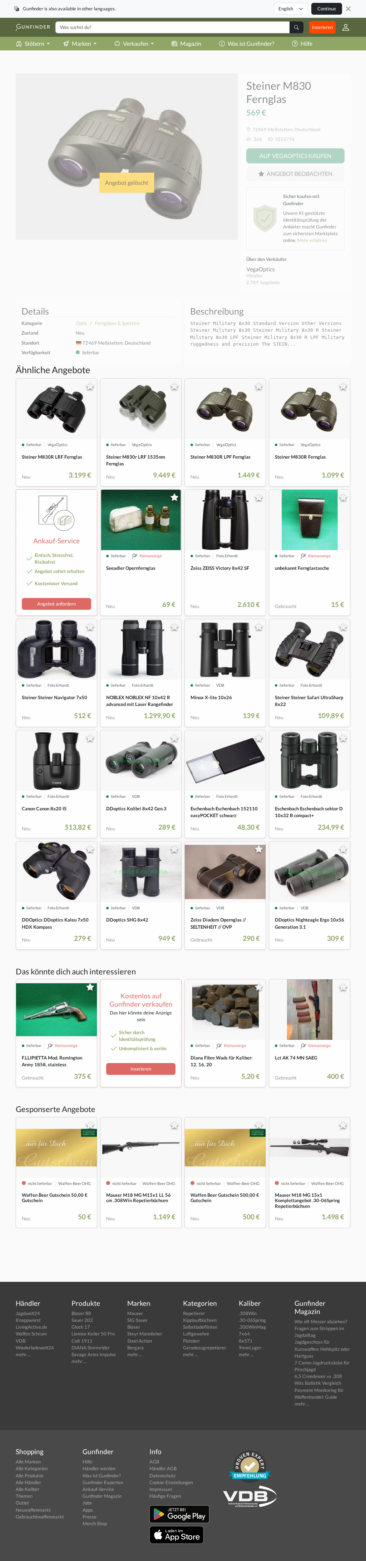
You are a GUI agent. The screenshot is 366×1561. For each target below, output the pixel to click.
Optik (81, 323)
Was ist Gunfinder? (251, 43)
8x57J (245, 1341)
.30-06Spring (252, 1320)
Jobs (87, 1503)
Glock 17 (80, 1327)
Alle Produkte (30, 1475)
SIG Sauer (137, 1320)
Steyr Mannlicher (144, 1334)
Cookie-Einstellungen (171, 1482)
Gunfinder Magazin (102, 1496)
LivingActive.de (31, 1327)
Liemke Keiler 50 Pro (93, 1334)
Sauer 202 (82, 1320)
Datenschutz (162, 1475)
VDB (20, 1341)
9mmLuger (250, 1347)
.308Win (248, 1313)
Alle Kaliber (27, 1489)
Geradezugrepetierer (204, 1347)
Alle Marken (28, 1461)
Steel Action (139, 1341)
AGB (154, 1461)
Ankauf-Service (98, 1489)
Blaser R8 (81, 1313)
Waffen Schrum (31, 1334)
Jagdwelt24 (28, 1313)
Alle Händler (28, 1482)
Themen (24, 1496)
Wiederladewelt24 (35, 1347)
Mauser (135, 1313)
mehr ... (23, 1354)
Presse (90, 1517)
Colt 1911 (82, 1341)
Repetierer (194, 1313)
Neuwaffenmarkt (33, 1510)
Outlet (22, 1503)
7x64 (244, 1334)
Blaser (133, 1327)
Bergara (135, 1347)
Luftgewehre (196, 1334)
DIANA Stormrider (90, 1347)
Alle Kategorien (32, 1468)
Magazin (190, 43)
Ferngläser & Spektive (117, 323)
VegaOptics (260, 269)
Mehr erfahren (312, 240)
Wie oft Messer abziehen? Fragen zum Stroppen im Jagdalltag (321, 1328)
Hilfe (306, 43)
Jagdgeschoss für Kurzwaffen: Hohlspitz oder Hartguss (322, 1348)
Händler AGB (163, 1468)
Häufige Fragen (165, 1496)
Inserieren (322, 27)
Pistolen (191, 1341)
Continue (326, 8)
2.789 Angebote (263, 282)
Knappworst (28, 1320)
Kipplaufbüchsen (200, 1320)
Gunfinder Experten (103, 1482)
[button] (343, 27)
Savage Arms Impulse (93, 1354)
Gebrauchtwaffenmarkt (40, 1517)
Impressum (160, 1489)
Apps (88, 1510)
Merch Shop (95, 1523)
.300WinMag (252, 1327)
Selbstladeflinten (200, 1327)
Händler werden (99, 1468)
